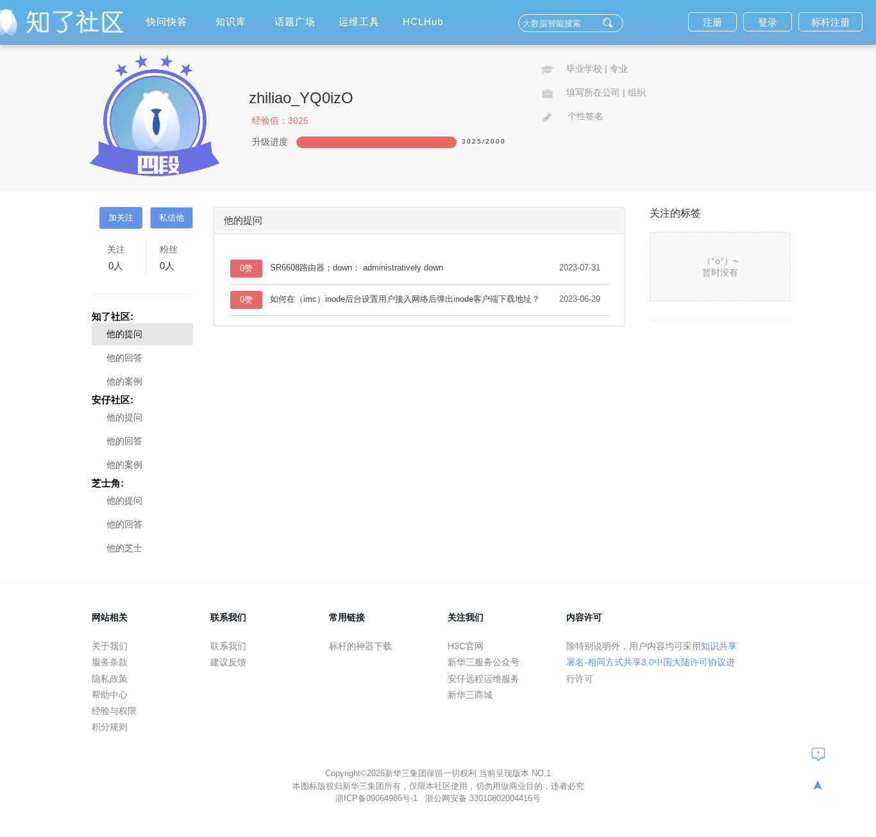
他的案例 (124, 381)
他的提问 (124, 334)
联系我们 (228, 646)
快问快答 (166, 21)
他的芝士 (124, 548)
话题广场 (295, 21)
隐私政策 (110, 679)
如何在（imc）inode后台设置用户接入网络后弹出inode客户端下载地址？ (405, 299)
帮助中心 (110, 695)
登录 (767, 22)
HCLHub (423, 21)
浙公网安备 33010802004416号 (483, 798)
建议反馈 (228, 662)
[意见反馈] (818, 754)
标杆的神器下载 (360, 646)
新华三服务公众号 (483, 662)
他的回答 (124, 357)
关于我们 (110, 646)
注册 (712, 22)
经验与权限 (114, 711)
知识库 (230, 21)
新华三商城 (470, 695)
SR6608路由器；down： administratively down (356, 267)
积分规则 (110, 727)
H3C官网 (466, 646)
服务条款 (110, 662)
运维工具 (359, 21)
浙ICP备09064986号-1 (377, 798)
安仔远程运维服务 (483, 679)
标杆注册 (830, 22)
